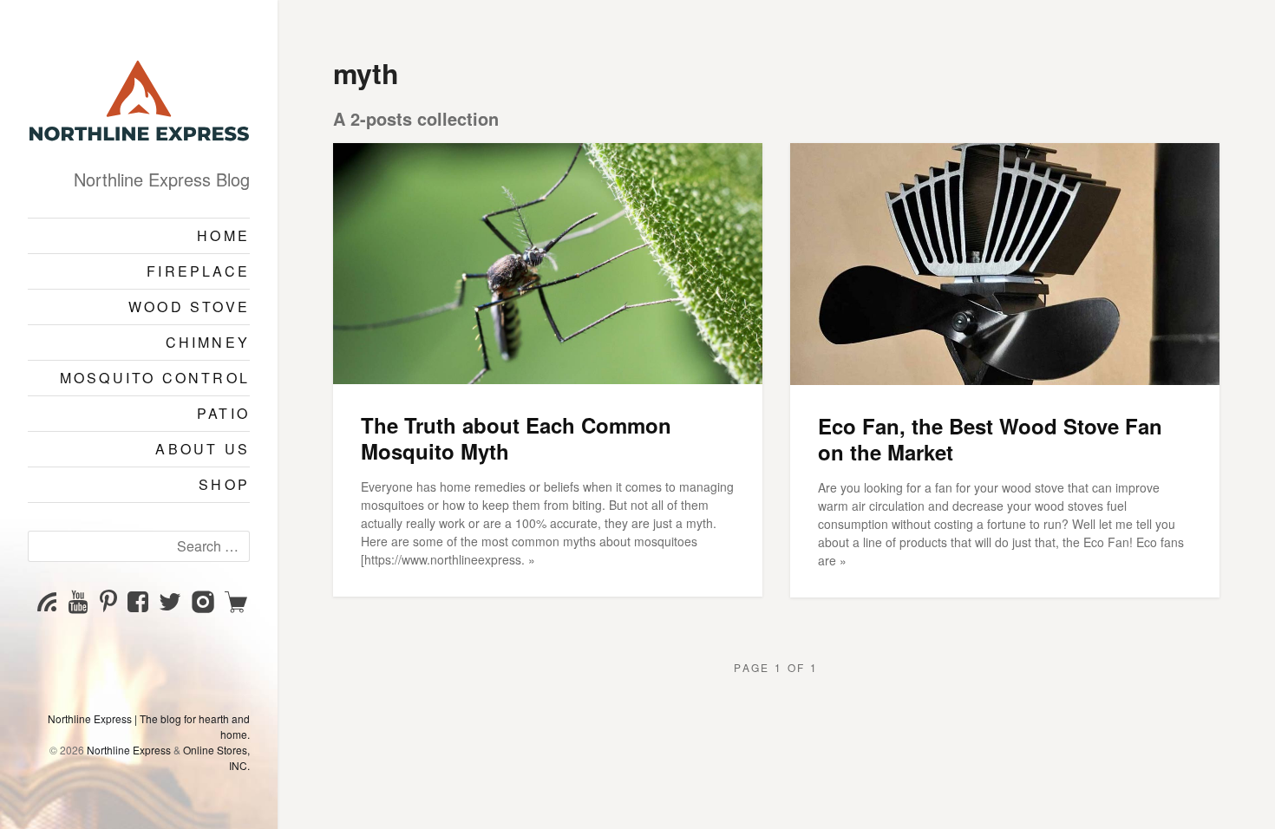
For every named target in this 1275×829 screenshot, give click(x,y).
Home (223, 235)
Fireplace (198, 271)
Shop (224, 484)
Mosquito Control (155, 378)
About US (202, 449)
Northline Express (129, 749)
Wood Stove (189, 307)
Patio (223, 413)
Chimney (208, 342)
